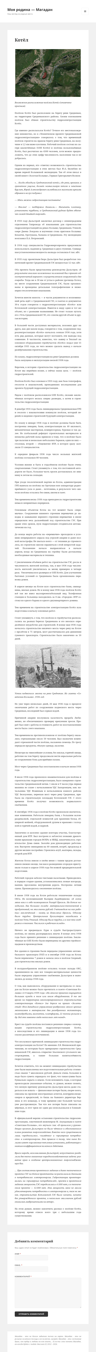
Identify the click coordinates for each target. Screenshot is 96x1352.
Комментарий (23, 1276)
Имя (18, 1254)
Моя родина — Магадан (29, 9)
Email (18, 1265)
